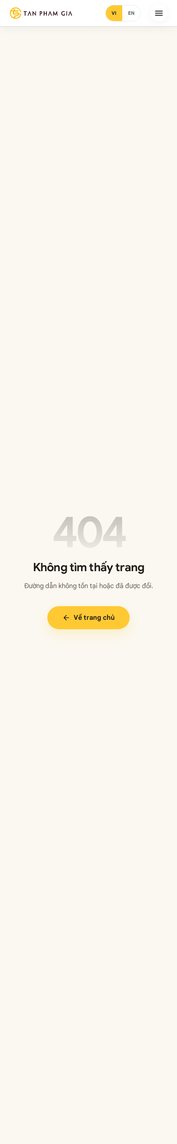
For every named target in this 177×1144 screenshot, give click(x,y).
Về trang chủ (88, 618)
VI (114, 13)
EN (131, 13)
